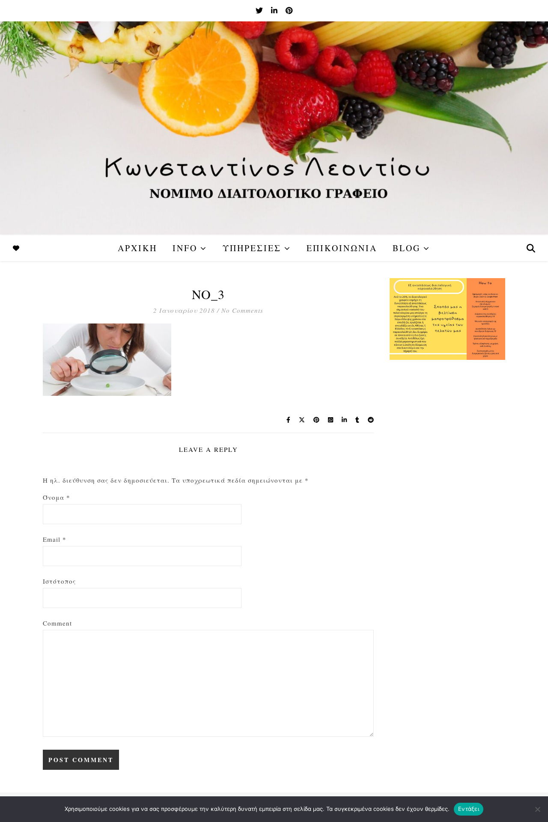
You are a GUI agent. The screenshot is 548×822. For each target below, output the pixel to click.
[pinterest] (289, 10)
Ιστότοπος (59, 581)
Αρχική (137, 248)
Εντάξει (468, 808)
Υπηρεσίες (252, 248)
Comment (57, 623)
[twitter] (260, 10)
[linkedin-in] (275, 10)
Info (185, 248)
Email (54, 539)
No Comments (242, 310)
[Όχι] (537, 809)
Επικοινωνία (342, 248)
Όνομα (56, 497)
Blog (406, 248)
